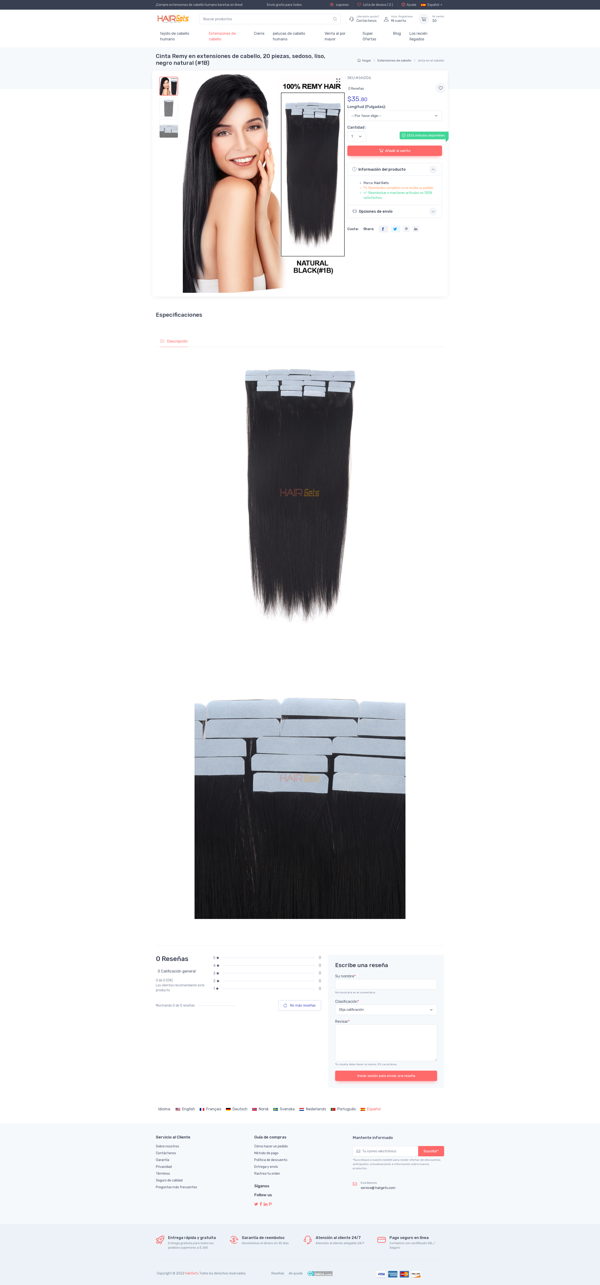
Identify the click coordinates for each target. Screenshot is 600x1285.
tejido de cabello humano (174, 36)
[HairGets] (173, 19)
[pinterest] (270, 1204)
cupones (342, 5)
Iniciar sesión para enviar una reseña (386, 1076)
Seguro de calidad (169, 1180)
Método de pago (266, 1153)
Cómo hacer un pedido (271, 1146)
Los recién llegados (418, 36)
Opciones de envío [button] (376, 211)
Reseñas (277, 1273)
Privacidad (164, 1167)
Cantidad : (356, 127)
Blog (397, 33)
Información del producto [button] (382, 169)
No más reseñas (302, 1005)
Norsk (264, 1109)
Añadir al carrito (397, 151)
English (188, 1109)
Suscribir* (431, 1151)
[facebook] (261, 1204)
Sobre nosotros (167, 1146)
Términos (163, 1174)
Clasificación (347, 1001)
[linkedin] (265, 1204)
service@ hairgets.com (378, 1188)
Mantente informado (373, 1137)
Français (213, 1109)
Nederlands (316, 1109)
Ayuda (411, 5)
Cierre (259, 33)
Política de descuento (270, 1160)
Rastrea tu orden (267, 1174)
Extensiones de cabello (222, 36)
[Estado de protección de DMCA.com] (320, 1273)
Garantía (162, 1160)
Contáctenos (166, 1153)
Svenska (287, 1109)
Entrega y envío (266, 1167)
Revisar (342, 1021)
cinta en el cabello (431, 60)
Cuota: (353, 229)
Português (346, 1109)
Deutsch (240, 1109)
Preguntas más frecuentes (176, 1187)
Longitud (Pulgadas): (366, 106)
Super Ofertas (369, 36)
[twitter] (256, 1204)
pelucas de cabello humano (289, 36)
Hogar (366, 60)
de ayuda (296, 1273)
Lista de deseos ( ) (377, 5)
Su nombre (345, 976)
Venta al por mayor (335, 36)
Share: (368, 229)
